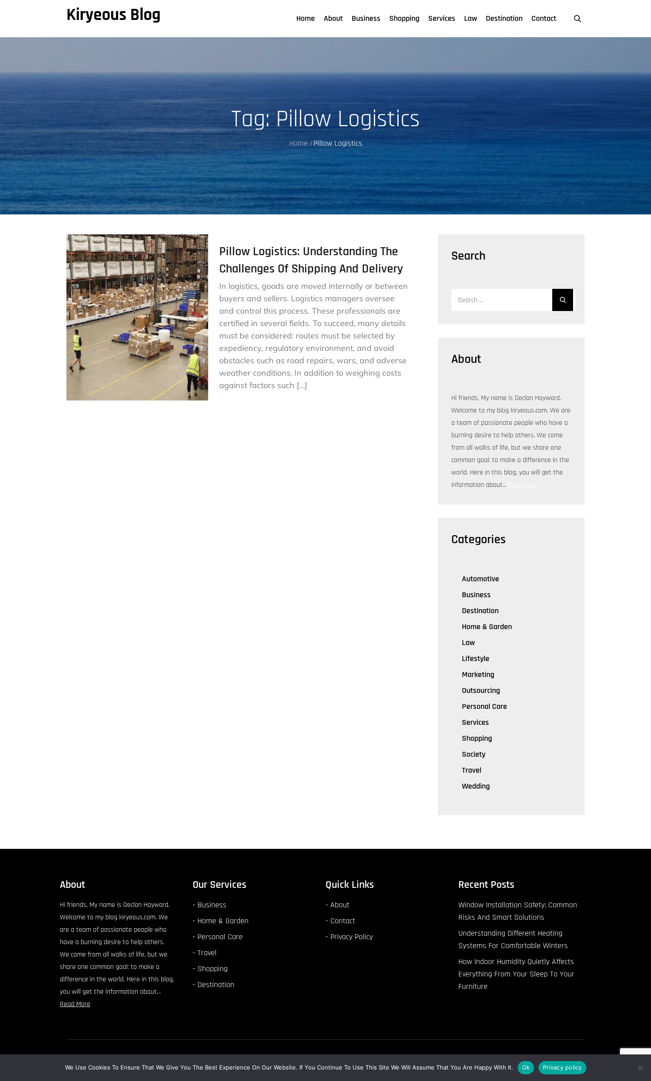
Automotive (480, 579)
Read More (522, 485)
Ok (526, 1067)
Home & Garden (487, 627)
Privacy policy (562, 1067)
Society (473, 754)
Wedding (476, 786)
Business (366, 18)
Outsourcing (481, 690)
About (333, 18)
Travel (471, 770)
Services (441, 18)
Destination (504, 18)
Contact (543, 18)
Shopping (404, 18)
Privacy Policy (351, 937)
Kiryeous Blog (113, 15)
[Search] (562, 300)
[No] (640, 1067)
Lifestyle (475, 658)
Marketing (478, 674)
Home (305, 18)
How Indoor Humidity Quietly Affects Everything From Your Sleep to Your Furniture (516, 974)
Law (470, 18)
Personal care (484, 706)
